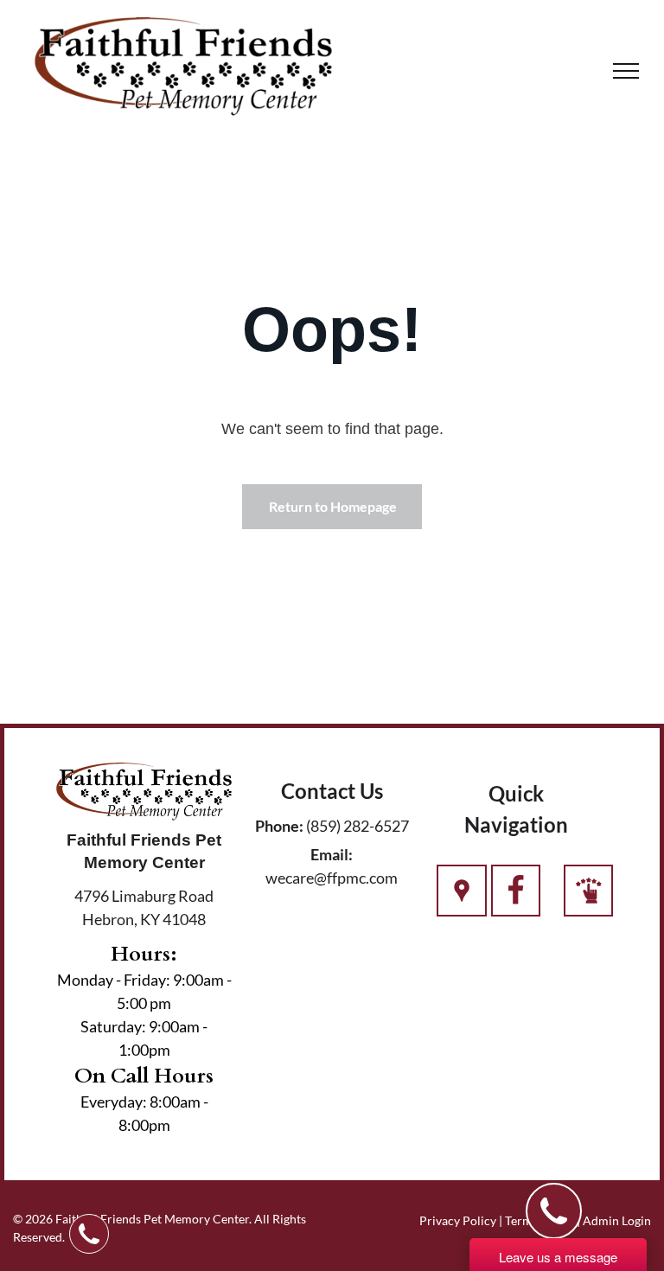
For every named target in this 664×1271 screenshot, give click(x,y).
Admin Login (617, 1220)
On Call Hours (144, 1076)
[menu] (625, 70)
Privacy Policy (457, 1220)
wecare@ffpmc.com (331, 877)
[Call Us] (516, 900)
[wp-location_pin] (461, 900)
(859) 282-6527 (357, 825)
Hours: (144, 954)
